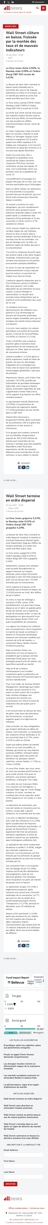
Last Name (9, 1172)
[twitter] (23, 467)
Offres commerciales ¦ (18, 1208)
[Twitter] (8, 2)
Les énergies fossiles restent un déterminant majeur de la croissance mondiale (22, 1066)
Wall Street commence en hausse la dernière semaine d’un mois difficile (21, 1137)
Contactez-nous (36, 1208)
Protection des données (34, 1222)
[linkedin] (27, 467)
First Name (9, 1161)
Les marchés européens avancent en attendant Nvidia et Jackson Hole (21, 1076)
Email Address (11, 1150)
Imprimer (25, 463)
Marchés (10, 26)
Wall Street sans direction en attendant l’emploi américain (18, 1106)
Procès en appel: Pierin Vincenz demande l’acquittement (19, 1055)
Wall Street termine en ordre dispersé (23, 1099)
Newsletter (39, 2)
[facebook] (19, 467)
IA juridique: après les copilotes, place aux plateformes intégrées (22, 1046)
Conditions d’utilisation (15, 1222)
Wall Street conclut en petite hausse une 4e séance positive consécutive (22, 1116)
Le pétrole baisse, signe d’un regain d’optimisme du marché (21, 1086)
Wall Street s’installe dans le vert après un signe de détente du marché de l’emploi (22, 1126)
